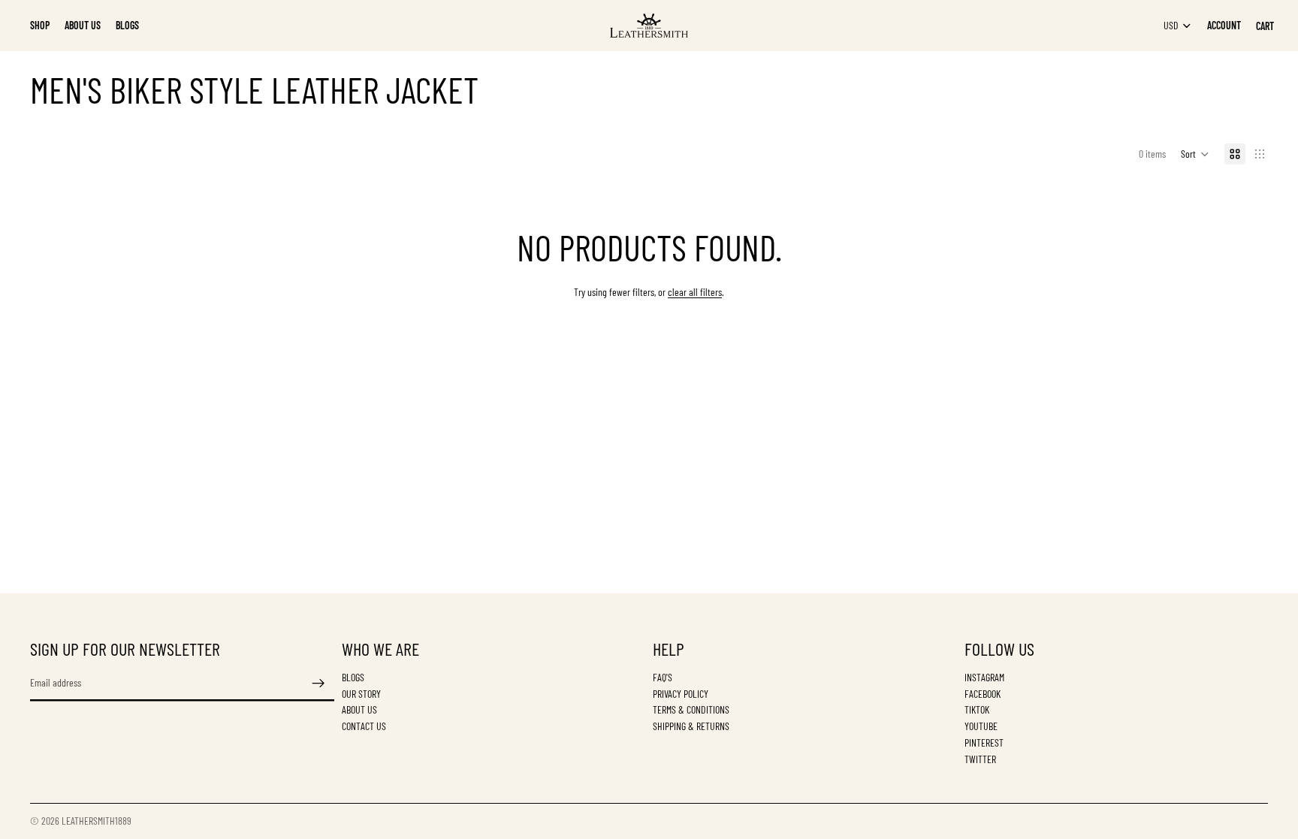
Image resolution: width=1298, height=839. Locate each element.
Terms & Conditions (691, 709)
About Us (359, 709)
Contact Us (364, 726)
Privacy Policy (680, 693)
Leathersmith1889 (96, 820)
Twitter (980, 758)
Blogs (353, 676)
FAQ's (662, 676)
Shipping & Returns (691, 726)
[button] (1195, 154)
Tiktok (976, 709)
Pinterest (984, 742)
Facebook (982, 693)
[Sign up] (318, 683)
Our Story (361, 693)
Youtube (981, 726)
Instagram (984, 676)
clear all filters (695, 291)
